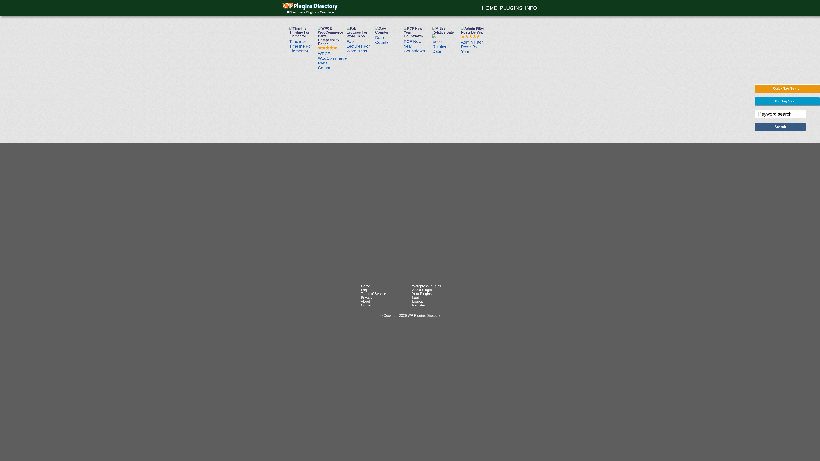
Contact (367, 305)
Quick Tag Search (787, 88)
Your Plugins (422, 294)
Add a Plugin (422, 290)
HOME (489, 8)
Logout (417, 301)
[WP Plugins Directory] (310, 7)
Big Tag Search (787, 101)
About (365, 301)
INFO (531, 8)
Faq (364, 290)
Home (365, 286)
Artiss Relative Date (439, 47)
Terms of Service (373, 294)
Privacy (366, 297)
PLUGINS (511, 8)
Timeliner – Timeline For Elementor (300, 46)
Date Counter (382, 40)
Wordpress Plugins (426, 286)
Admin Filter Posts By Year (472, 47)
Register (418, 305)
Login (416, 297)
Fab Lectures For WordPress (358, 46)
